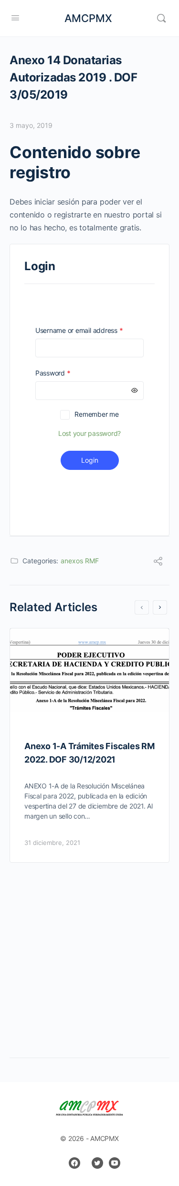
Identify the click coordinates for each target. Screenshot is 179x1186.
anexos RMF (80, 561)
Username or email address (89, 330)
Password (66, 372)
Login (89, 460)
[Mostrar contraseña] (134, 390)
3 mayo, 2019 (31, 125)
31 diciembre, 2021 (52, 842)
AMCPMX (88, 18)
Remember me (96, 414)
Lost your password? (89, 433)
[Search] (161, 18)
